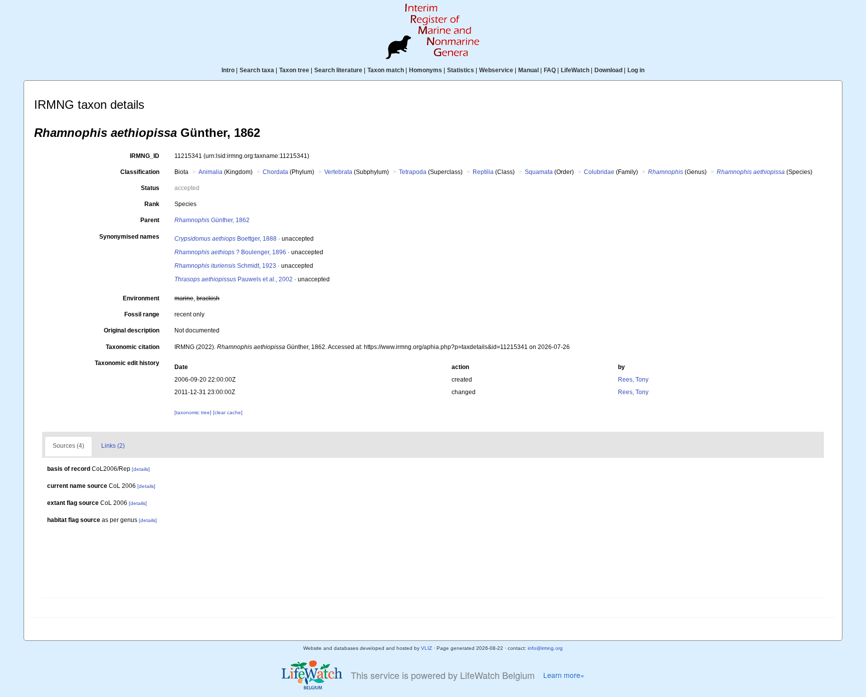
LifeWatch (575, 70)
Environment (141, 298)
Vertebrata (338, 172)
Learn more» (563, 675)
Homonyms (425, 70)
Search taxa (257, 70)
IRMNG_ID (144, 155)
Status (150, 188)
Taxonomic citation (132, 347)
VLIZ (426, 648)
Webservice (496, 70)
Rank (151, 204)
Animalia (210, 172)
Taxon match (385, 70)
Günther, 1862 (212, 220)
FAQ (550, 70)
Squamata (539, 172)
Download (608, 70)
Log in (635, 70)
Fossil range (141, 314)
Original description (131, 330)
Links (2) (113, 445)
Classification (139, 172)
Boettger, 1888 (225, 238)
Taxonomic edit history (127, 363)
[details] (141, 469)
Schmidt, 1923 (225, 265)
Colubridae (599, 172)
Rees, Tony (633, 379)
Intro (228, 70)
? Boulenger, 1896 (230, 252)
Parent (149, 220)
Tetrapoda (412, 172)
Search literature (338, 70)
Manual (528, 70)
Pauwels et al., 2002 (233, 279)
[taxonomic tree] (193, 412)
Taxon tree (294, 70)
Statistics (460, 70)
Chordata (275, 172)
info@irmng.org (545, 648)
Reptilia (483, 172)
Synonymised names (129, 236)
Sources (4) (68, 445)
